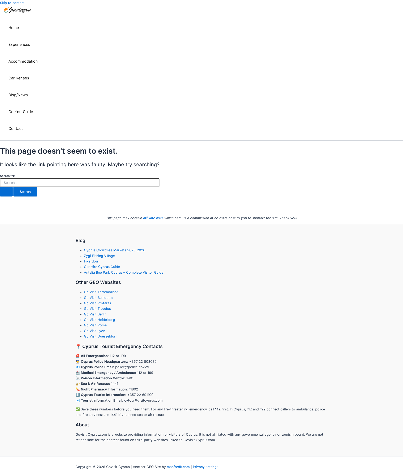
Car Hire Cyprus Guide (102, 267)
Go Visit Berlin (95, 314)
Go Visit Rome (95, 325)
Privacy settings (205, 467)
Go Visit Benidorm (98, 297)
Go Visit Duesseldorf (100, 336)
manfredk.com (178, 467)
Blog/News (18, 95)
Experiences (19, 44)
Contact (15, 128)
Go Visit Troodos (97, 308)
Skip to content (12, 3)
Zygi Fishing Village (99, 256)
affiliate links (153, 218)
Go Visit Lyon (94, 331)
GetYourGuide (20, 111)
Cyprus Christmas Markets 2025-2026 (114, 250)
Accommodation (23, 61)
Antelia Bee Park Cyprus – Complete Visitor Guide (123, 272)
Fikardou (91, 261)
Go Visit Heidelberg (99, 320)
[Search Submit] (6, 191)
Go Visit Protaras (97, 303)
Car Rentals (18, 78)
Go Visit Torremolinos (101, 292)
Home (13, 27)
